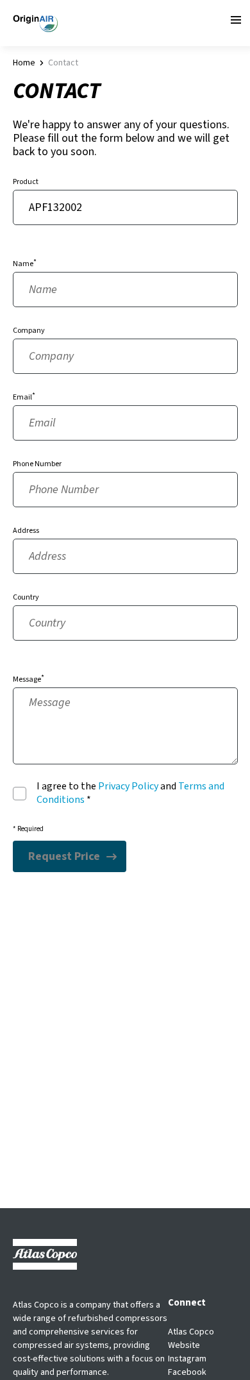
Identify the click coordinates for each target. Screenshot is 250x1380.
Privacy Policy (128, 786)
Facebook (187, 1372)
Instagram (187, 1358)
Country (26, 597)
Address (26, 530)
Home (24, 62)
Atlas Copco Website (191, 1338)
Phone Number (37, 464)
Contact (63, 62)
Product (25, 181)
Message (27, 679)
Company (29, 330)
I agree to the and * (130, 793)
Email (22, 397)
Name (23, 263)
